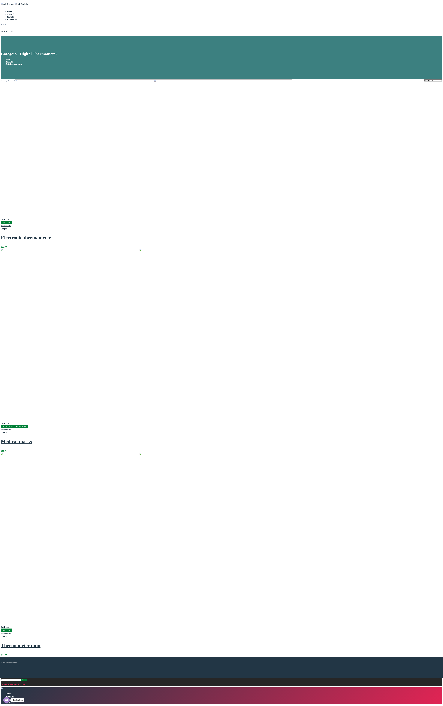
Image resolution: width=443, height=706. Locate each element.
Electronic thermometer (26, 237)
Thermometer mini (20, 645)
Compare (4, 229)
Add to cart (7, 222)
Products (9, 62)
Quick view (5, 219)
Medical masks (16, 441)
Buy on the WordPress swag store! (14, 426)
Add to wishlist (6, 226)
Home (8, 59)
